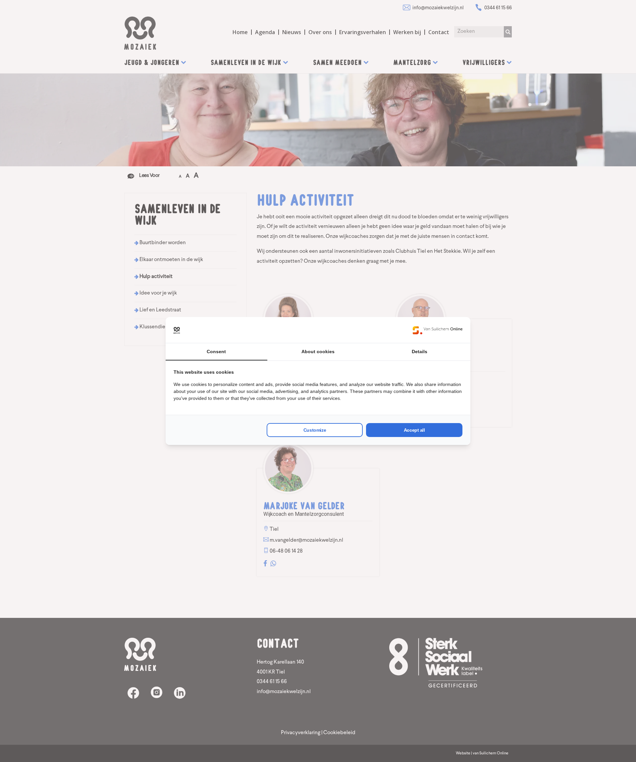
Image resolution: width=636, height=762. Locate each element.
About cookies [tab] (318, 351)
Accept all (414, 430)
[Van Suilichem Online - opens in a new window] (437, 330)
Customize (314, 430)
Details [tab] (419, 351)
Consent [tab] (216, 351)
